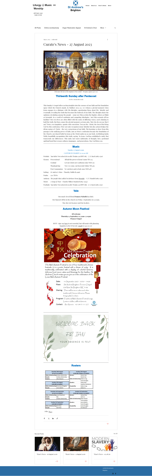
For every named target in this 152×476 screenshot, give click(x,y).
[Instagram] (113, 473)
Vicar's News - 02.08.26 (102, 454)
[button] (115, 27)
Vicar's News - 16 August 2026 (47, 454)
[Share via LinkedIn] (53, 418)
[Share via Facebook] (44, 418)
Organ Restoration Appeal (71, 28)
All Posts (38, 28)
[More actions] (107, 39)
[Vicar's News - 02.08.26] (104, 444)
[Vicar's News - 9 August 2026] (76, 444)
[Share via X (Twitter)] (48, 418)
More (102, 28)
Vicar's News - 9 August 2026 (75, 454)
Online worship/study (51, 28)
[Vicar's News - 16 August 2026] (47, 444)
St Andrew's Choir (90, 28)
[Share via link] (57, 418)
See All (115, 433)
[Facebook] (115, 473)
